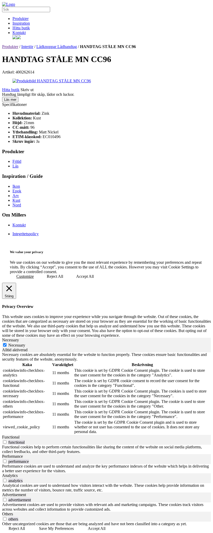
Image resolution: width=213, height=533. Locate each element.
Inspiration (21, 23)
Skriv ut (27, 89)
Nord (16, 205)
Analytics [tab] (10, 475)
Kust (16, 200)
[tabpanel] (106, 393)
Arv (15, 195)
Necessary (16, 345)
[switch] (4, 442)
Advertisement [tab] (14, 494)
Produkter (20, 18)
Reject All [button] (55, 276)
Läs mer (10, 100)
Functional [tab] (10, 437)
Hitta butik (21, 28)
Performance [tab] (12, 456)
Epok (16, 191)
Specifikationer (14, 104)
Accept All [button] (85, 276)
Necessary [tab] (10, 340)
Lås (15, 166)
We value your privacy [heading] (26, 252)
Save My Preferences (56, 528)
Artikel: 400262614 (18, 72)
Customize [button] (25, 276)
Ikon (16, 186)
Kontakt (19, 32)
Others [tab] (7, 514)
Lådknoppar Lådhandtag (56, 46)
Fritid (16, 161)
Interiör (27, 46)
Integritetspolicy (25, 234)
